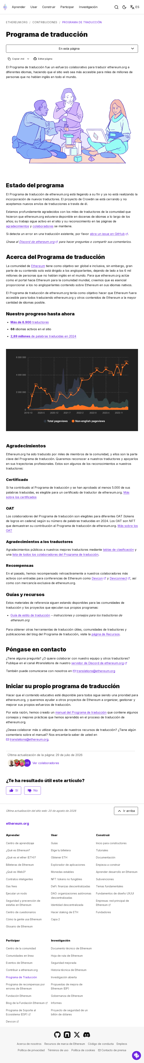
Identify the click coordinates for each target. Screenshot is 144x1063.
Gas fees (11, 886)
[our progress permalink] (4, 314)
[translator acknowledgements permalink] (4, 541)
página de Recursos (106, 634)
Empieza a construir (108, 864)
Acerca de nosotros (29, 1043)
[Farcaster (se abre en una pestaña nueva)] (67, 1034)
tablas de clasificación (118, 549)
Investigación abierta (64, 977)
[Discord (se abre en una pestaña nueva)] (86, 1034)
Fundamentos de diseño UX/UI (115, 893)
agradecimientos (17, 226)
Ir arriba (129, 811)
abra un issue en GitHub (109, 234)
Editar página (43, 59)
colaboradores (43, 226)
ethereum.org (17, 22)
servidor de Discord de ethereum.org (99, 663)
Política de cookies (83, 1050)
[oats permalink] (4, 508)
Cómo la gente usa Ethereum (24, 919)
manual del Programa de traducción (80, 712)
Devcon (99, 578)
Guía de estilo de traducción (30, 615)
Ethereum (38, 266)
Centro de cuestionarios (21, 912)
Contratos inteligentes (19, 879)
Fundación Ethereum (18, 995)
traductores (29, 322)
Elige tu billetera (61, 850)
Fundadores (103, 912)
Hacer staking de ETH (64, 912)
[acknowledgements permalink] (4, 446)
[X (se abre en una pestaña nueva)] (77, 1034)
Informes (56, 1002)
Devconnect (120, 578)
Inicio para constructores (111, 843)
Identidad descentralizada (67, 904)
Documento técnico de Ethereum (71, 948)
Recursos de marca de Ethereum (64, 1043)
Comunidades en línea (20, 955)
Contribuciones (44, 22)
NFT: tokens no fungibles (66, 879)
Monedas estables (62, 871)
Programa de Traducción (21, 977)
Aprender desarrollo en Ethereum (116, 871)
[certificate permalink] (4, 479)
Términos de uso (58, 1050)
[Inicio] (5, 7)
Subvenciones (105, 879)
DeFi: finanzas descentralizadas (70, 886)
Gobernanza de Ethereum (67, 995)
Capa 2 (55, 919)
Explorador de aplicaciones (68, 864)
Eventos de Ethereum (19, 962)
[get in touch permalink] (4, 649)
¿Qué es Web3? (16, 871)
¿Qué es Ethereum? (18, 850)
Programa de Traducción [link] (82, 22)
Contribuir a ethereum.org (22, 969)
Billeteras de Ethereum (20, 864)
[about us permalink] (4, 257)
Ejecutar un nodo (16, 893)
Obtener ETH (59, 857)
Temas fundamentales (109, 886)
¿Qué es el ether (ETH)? (21, 857)
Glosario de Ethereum (19, 926)
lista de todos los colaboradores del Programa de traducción (55, 554)
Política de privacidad (31, 1050)
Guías (54, 843)
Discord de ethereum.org (38, 242)
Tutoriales (102, 850)
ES (137, 7)
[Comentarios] (136, 1055)
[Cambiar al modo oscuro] (124, 7)
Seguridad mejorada (63, 962)
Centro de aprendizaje (20, 843)
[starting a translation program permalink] (4, 686)
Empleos (122, 1043)
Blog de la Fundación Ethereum (27, 1002)
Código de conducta (101, 1043)
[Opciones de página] (28, 59)
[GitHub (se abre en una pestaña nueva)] (57, 1034)
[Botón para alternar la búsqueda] (116, 7)
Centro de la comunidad (21, 948)
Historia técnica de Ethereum (68, 969)
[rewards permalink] (4, 565)
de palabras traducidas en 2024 (43, 336)
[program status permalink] (4, 185)
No (35, 790)
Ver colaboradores (45, 763)
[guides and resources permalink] (4, 594)
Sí (16, 790)
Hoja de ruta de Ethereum (67, 955)
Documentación (105, 857)
